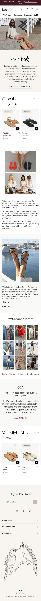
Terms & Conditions (20, 596)
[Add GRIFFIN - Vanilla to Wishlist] (37, 467)
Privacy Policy (32, 596)
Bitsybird (6, 133)
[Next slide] (38, 99)
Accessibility (9, 596)
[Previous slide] (34, 99)
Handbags (28, 15)
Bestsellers (18, 15)
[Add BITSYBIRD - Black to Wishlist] (37, 133)
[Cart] (32, 9)
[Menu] (37, 9)
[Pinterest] (24, 511)
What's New (7, 15)
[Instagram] (17, 511)
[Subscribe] (35, 502)
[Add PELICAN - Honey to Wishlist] (19, 467)
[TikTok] (30, 511)
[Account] (27, 9)
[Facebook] (11, 511)
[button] (17, 128)
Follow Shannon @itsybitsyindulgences (20, 374)
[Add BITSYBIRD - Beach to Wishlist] (19, 133)
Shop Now (6, 306)
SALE (36, 15)
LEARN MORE (20, 418)
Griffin (24, 467)
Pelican (5, 467)
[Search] (21, 9)
